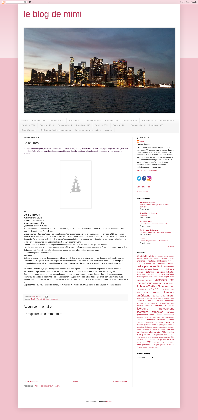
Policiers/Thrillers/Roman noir (155, 286)
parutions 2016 (154, 340)
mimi (142, 141)
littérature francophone (50, 299)
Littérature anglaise (155, 272)
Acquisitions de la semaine (164, 256)
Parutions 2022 (76, 120)
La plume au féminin (153, 266)
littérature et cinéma (165, 306)
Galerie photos (142, 192)
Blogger (109, 401)
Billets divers (168, 258)
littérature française (150, 311)
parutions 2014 (169, 337)
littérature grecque (144, 317)
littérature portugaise (159, 324)
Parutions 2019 (130, 120)
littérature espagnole (144, 305)
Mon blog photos (143, 187)
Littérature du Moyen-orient (163, 277)
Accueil (24, 120)
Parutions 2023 (57, 120)
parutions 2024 (148, 345)
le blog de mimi (53, 14)
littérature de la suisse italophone (162, 303)
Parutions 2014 (65, 125)
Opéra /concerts (168, 283)
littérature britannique (146, 301)
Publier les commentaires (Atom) (47, 386)
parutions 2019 (167, 339)
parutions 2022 (159, 342)
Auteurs (108, 130)
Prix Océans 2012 (143, 289)
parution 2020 (149, 334)
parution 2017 (160, 332)
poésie (149, 347)
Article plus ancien (120, 382)
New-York (157, 283)
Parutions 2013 (83, 125)
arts (168, 289)
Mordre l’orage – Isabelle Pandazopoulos (154, 224)
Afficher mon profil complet (147, 170)
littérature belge (168, 298)
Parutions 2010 (138, 125)
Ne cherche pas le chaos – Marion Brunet (154, 241)
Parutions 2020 (112, 120)
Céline (142, 239)
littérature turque (159, 329)
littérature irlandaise (146, 320)
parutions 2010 (161, 335)
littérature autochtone (153, 298)
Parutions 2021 (94, 120)
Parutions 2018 (149, 120)
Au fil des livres (146, 222)
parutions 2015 (142, 340)
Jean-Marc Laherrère (148, 213)
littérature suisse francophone (156, 327)
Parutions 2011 (120, 125)
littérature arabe (159, 296)
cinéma (146, 292)
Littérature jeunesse (144, 280)
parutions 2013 (157, 337)
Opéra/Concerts (28, 130)
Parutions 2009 (156, 125)
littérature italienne (165, 320)
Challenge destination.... (146, 261)
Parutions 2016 (28, 125)
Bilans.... (157, 258)
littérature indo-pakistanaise (163, 317)
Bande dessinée (144, 258)
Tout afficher (170, 246)
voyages (155, 347)
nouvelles (149, 332)
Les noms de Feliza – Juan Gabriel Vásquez (155, 232)
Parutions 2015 (47, 125)
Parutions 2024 (39, 120)
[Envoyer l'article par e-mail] (46, 296)
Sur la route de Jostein (149, 230)
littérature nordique (165, 322)
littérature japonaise (145, 322)
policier (144, 347)
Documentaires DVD (148, 263)
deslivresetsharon (147, 203)
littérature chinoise (143, 303)
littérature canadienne (165, 301)
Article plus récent (31, 382)
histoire (156, 292)
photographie (161, 345)
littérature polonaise (144, 324)
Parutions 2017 (167, 120)
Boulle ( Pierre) (36, 299)
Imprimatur (143, 215)
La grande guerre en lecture (88, 130)
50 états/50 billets (145, 256)
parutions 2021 (144, 342)
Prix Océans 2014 (158, 289)
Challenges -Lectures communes (55, 130)
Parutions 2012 (101, 125)
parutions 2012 (146, 337)
